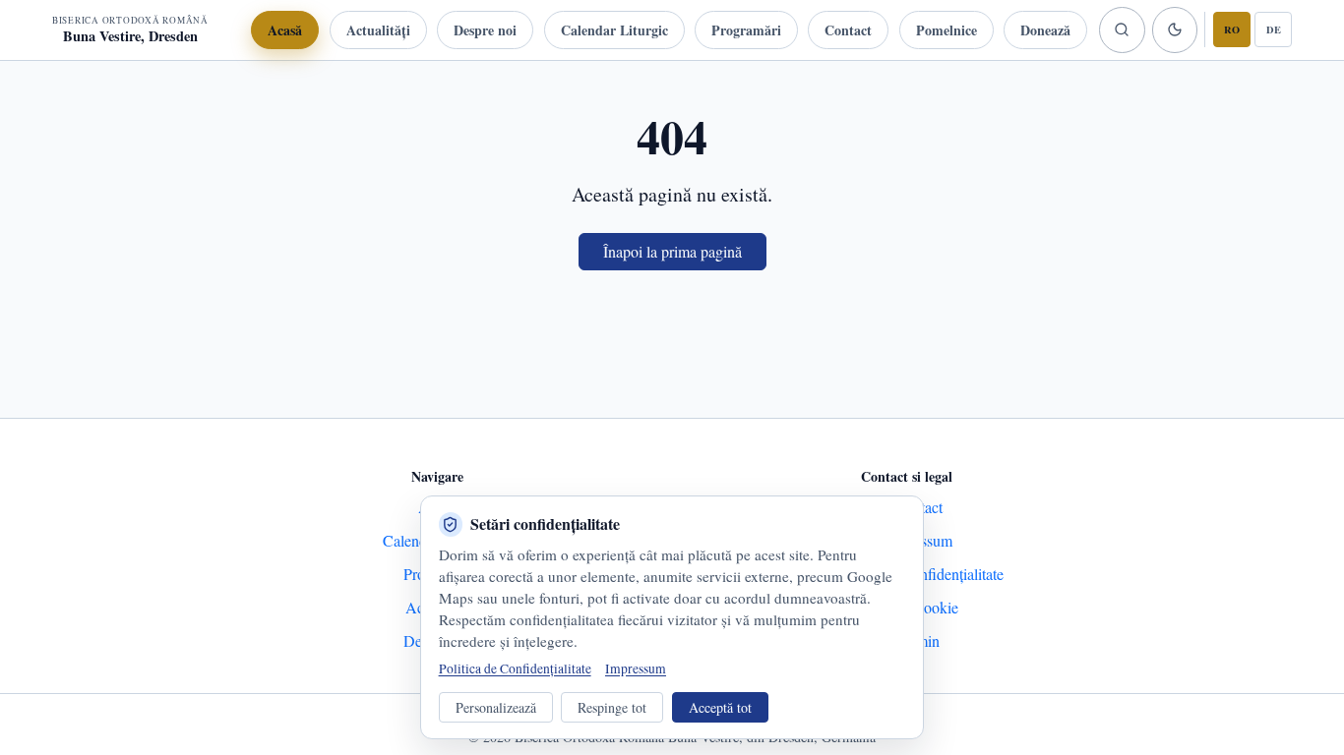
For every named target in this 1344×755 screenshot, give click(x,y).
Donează (1045, 30)
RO (1232, 29)
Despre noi (485, 30)
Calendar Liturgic (614, 30)
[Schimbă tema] (1174, 29)
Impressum (635, 668)
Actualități (378, 30)
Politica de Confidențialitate (515, 668)
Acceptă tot (720, 707)
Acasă (285, 30)
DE (1273, 29)
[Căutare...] (1121, 29)
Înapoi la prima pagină (672, 251)
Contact (848, 30)
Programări (746, 30)
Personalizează (496, 707)
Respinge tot (612, 707)
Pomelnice (946, 30)
